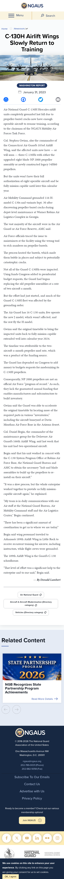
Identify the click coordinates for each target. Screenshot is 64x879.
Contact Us (32, 784)
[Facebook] (23, 99)
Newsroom (19, 28)
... (25, 28)
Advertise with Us (32, 791)
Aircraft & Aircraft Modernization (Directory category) (31, 603)
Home (4, 28)
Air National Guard (29, 595)
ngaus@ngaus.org (32, 761)
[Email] (58, 99)
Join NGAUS (29, 820)
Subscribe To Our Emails (32, 777)
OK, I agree (10, 876)
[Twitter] (40, 99)
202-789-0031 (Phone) (32, 765)
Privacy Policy (32, 798)
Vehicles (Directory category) (29, 612)
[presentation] (5, 709)
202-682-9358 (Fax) (32, 768)
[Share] (6, 99)
